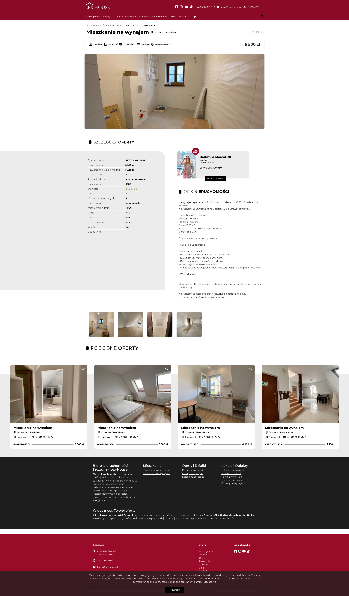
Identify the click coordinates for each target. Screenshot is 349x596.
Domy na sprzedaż (192, 470)
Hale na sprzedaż (231, 473)
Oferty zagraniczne (126, 16)
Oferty (106, 16)
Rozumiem (174, 590)
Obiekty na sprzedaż (232, 480)
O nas (173, 16)
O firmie (203, 555)
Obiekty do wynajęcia (233, 483)
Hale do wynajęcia (231, 477)
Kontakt (183, 16)
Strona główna (92, 16)
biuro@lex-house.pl (107, 567)
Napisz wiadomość (215, 179)
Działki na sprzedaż (193, 477)
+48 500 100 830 (212, 167)
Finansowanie (159, 16)
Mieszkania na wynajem (156, 473)
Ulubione (203, 564)
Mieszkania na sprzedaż (156, 470)
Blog (201, 568)
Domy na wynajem (192, 473)
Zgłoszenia (204, 561)
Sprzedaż (144, 16)
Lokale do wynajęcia (232, 470)
